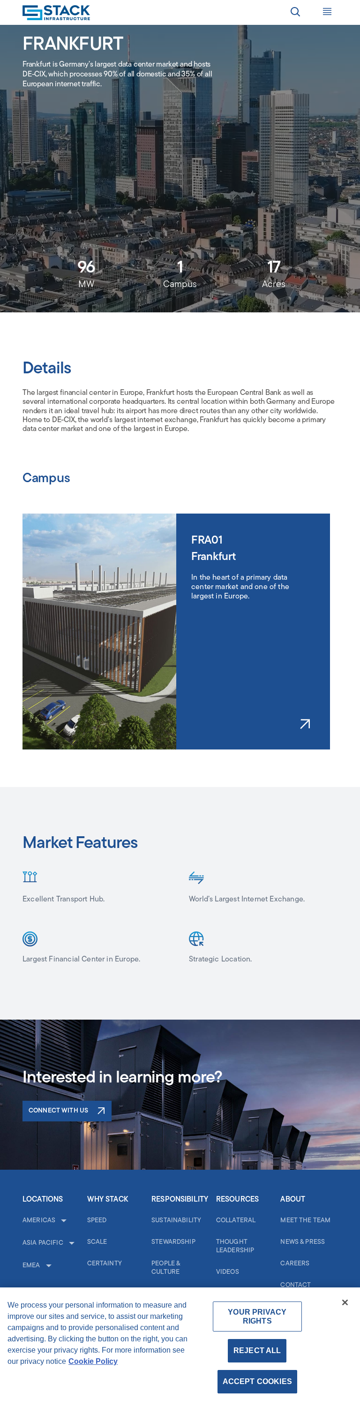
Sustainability (176, 1220)
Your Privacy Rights (257, 1316)
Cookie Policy (93, 1361)
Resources (237, 1199)
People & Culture (165, 1268)
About (292, 1199)
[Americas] (62, 1221)
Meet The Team (305, 1220)
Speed (97, 1220)
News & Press (302, 1242)
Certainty (104, 1263)
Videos (227, 1272)
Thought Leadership (235, 1246)
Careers (294, 1263)
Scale (97, 1242)
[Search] (295, 13)
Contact (295, 1285)
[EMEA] (47, 1266)
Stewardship (173, 1242)
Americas (38, 1220)
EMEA (31, 1265)
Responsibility (179, 1199)
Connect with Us (58, 1110)
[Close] (345, 1302)
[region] (180, 1351)
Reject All (257, 1350)
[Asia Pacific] (70, 1244)
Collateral (235, 1220)
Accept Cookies (257, 1381)
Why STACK (107, 1199)
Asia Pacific (42, 1243)
